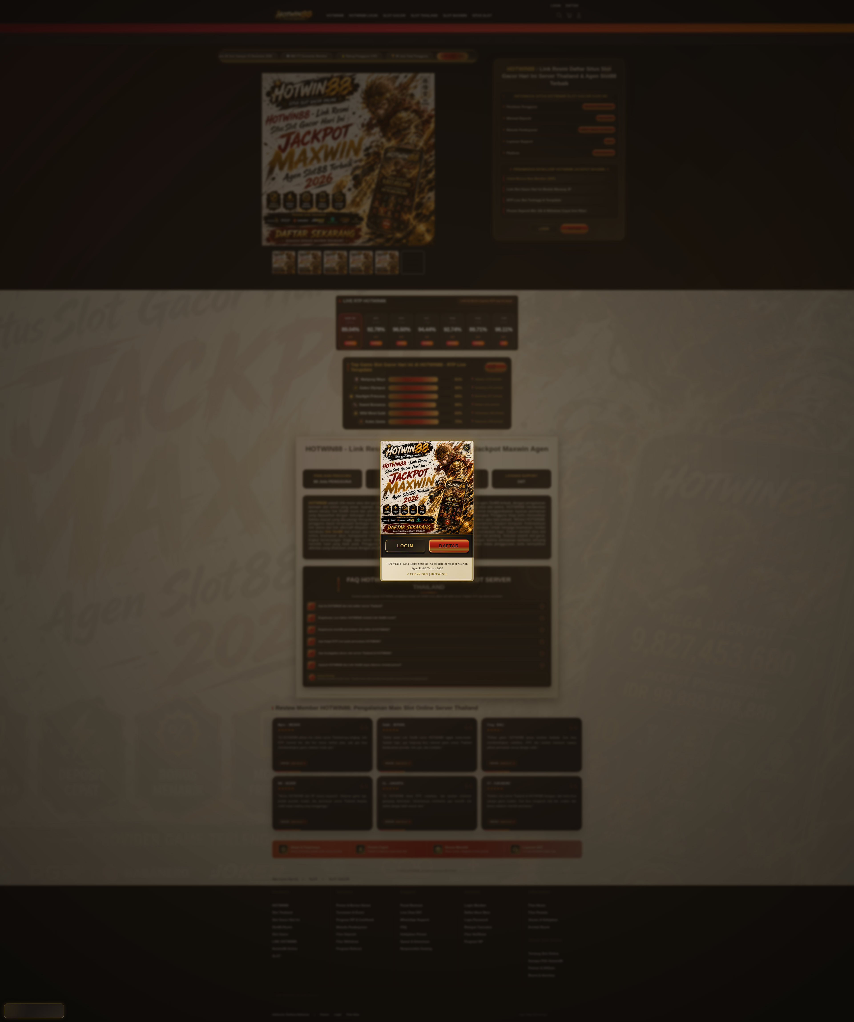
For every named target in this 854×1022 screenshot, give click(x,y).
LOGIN (405, 545)
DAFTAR (449, 545)
